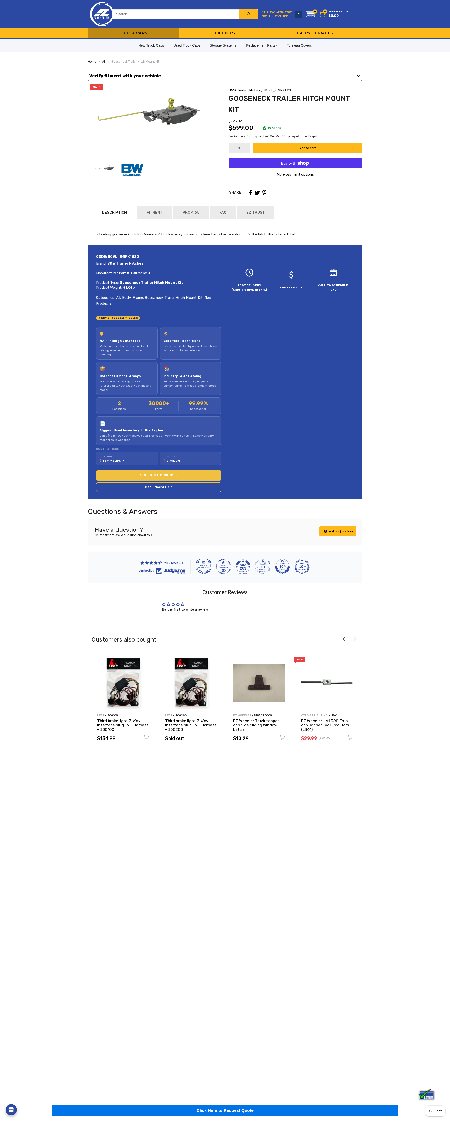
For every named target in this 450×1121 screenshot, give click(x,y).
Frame (137, 297)
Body (126, 297)
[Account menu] (298, 14)
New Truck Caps (151, 45)
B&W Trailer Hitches (244, 90)
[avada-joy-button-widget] (11, 1109)
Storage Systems (223, 45)
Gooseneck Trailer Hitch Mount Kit (173, 297)
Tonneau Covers (299, 45)
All (117, 297)
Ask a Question (340, 531)
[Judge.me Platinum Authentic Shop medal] (203, 566)
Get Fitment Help (158, 487)
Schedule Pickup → (159, 475)
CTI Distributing (314, 715)
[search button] (248, 14)
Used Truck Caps (186, 45)
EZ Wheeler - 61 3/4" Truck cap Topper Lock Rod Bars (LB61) (325, 725)
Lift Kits (225, 33)
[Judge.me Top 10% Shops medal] (282, 566)
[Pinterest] (264, 192)
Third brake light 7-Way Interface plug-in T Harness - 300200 (191, 725)
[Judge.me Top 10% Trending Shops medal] (302, 566)
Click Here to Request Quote (225, 1110)
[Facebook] (250, 192)
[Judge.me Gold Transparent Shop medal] (223, 566)
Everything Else (316, 33)
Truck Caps (133, 33)
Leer (101, 715)
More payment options (295, 174)
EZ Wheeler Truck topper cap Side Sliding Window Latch (256, 725)
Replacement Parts (260, 45)
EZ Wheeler (242, 715)
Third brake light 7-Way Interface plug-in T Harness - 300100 (123, 725)
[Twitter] (257, 192)
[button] (310, 14)
